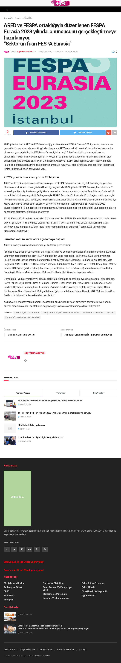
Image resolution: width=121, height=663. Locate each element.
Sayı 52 (110, 313)
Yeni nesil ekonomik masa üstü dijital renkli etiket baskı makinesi (50, 401)
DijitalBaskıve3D (25, 51)
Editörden (9, 595)
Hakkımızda (9, 649)
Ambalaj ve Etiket (13, 587)
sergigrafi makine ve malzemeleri (22, 317)
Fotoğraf (8, 599)
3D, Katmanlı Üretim (14, 583)
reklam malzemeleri (93, 313)
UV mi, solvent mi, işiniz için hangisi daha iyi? (40, 437)
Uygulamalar (88, 595)
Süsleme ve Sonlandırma (56, 598)
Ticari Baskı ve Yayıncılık (94, 591)
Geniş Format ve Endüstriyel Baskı (57, 588)
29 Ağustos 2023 (46, 51)
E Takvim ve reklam (65, 649)
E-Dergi (82, 649)
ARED (6, 591)
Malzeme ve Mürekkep (55, 594)
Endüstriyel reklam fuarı (26, 313)
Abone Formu (46, 649)
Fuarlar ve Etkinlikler (23, 18)
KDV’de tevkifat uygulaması (31, 425)
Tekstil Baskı (88, 587)
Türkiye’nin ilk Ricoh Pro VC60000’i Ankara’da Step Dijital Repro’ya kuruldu (54, 413)
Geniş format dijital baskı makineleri (61, 313)
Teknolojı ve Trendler (92, 583)
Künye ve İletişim (27, 649)
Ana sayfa (8, 18)
